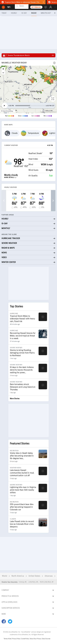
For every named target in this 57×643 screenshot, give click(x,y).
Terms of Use (7, 639)
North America (18, 576)
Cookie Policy (25, 639)
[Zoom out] (3, 73)
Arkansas (49, 576)
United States (34, 576)
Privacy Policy (16, 639)
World (4, 576)
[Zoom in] (3, 69)
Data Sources (46, 639)
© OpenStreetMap (7, 111)
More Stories (14, 398)
